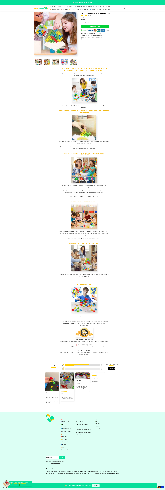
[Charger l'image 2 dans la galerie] (47, 62)
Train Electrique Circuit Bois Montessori (18, 482)
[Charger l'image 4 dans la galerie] (64, 62)
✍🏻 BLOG (63, 447)
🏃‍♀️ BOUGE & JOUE (65, 421)
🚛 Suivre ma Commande (67, 441)
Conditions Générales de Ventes (83, 429)
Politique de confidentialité (82, 424)
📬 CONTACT (64, 444)
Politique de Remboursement (82, 427)
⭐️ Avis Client (64, 439)
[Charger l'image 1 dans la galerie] (38, 62)
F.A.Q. (77, 419)
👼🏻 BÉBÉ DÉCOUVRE (66, 428)
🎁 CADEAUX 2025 (65, 434)
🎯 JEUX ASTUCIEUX (66, 419)
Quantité (83, 19)
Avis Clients (97, 426)
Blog (96, 419)
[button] (56, 6)
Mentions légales (80, 421)
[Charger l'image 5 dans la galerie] (73, 62)
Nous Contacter (98, 428)
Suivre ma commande (52, 467)
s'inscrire (62, 457)
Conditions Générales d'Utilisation (83, 432)
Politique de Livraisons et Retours (83, 434)
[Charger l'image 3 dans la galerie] (56, 62)
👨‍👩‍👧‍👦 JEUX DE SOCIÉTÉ (66, 431)
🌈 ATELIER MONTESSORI (64, 425)
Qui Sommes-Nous (65, 449)
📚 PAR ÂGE (64, 436)
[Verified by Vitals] (19, 483)
